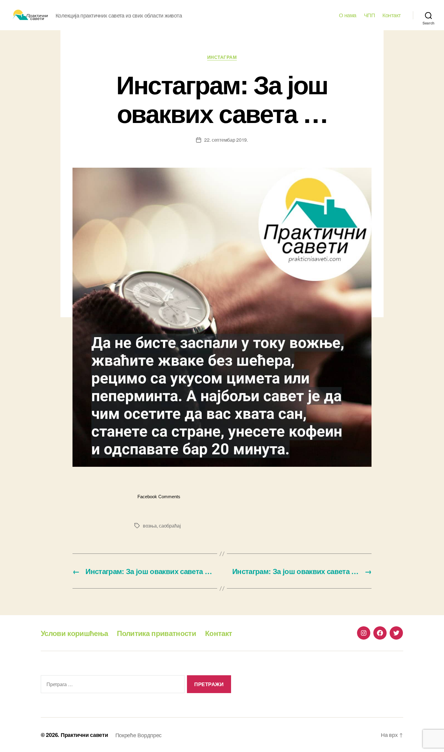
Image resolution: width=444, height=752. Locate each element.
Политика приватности (156, 633)
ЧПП (369, 15)
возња (150, 525)
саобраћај (170, 525)
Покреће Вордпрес (138, 735)
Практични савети (84, 735)
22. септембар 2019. (226, 139)
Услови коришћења (74, 633)
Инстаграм (222, 57)
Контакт (391, 15)
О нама (347, 15)
